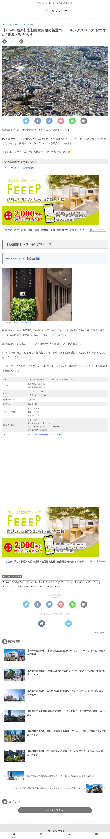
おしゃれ (33, 582)
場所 (43, 586)
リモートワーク (93, 582)
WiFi (16, 582)
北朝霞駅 (25, 586)
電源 (58, 586)
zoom (24, 582)
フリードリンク (67, 582)
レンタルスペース (11, 586)
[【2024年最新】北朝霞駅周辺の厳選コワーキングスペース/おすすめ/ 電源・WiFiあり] (49, 120)
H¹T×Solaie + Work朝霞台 (21, 167)
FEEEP (7, 582)
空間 (51, 586)
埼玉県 (35, 586)
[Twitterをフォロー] (68, 623)
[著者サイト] (41, 623)
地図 (37, 258)
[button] (83, 120)
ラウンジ (80, 582)
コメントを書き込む (55, 810)
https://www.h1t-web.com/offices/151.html (19, 322)
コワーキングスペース (13, 576)
